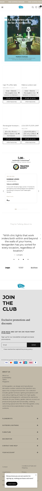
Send (34, 345)
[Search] (32, 7)
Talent (4, 379)
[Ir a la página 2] (17, 215)
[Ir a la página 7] (23, 215)
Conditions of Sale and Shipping (29, 467)
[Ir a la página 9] (25, 215)
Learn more (12, 484)
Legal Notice (6, 472)
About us (5, 375)
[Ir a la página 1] (16, 215)
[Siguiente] (38, 197)
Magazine (5, 382)
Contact (5, 467)
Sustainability (6, 377)
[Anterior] (3, 197)
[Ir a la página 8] (24, 215)
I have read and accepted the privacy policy (18, 349)
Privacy (24, 472)
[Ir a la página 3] (18, 215)
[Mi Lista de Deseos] (36, 7)
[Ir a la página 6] (22, 215)
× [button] (35, 475)
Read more (10, 202)
